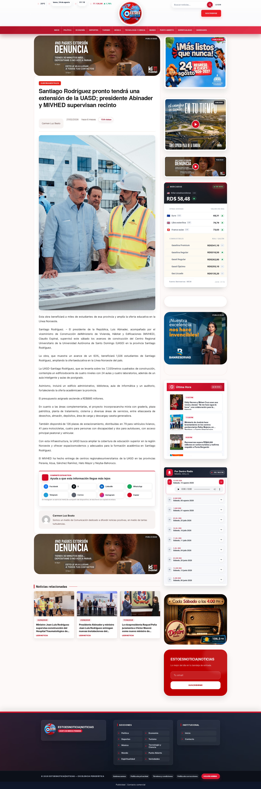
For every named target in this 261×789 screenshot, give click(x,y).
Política (67, 30)
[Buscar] (210, 5)
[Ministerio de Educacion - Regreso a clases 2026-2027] (196, 62)
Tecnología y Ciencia (135, 30)
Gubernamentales (50, 83)
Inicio (56, 30)
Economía (80, 30)
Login (218, 5)
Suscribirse (211, 13)
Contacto (189, 739)
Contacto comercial (136, 784)
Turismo (106, 30)
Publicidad (120, 784)
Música (117, 30)
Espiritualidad (185, 30)
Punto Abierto (167, 30)
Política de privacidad (139, 776)
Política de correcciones (187, 776)
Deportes (93, 30)
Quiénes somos (119, 776)
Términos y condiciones (163, 776)
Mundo (152, 30)
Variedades (201, 30)
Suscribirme (195, 685)
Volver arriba (210, 776)
